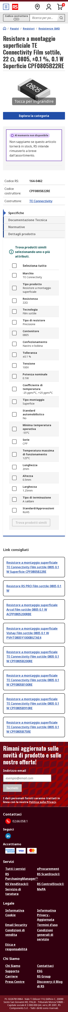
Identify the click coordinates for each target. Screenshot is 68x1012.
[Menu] (6, 7)
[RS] (15, 7)
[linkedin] (8, 836)
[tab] (34, 213)
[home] (4, 28)
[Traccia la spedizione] (37, 6)
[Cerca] (61, 17)
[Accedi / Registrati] (49, 6)
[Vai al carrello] (60, 6)
